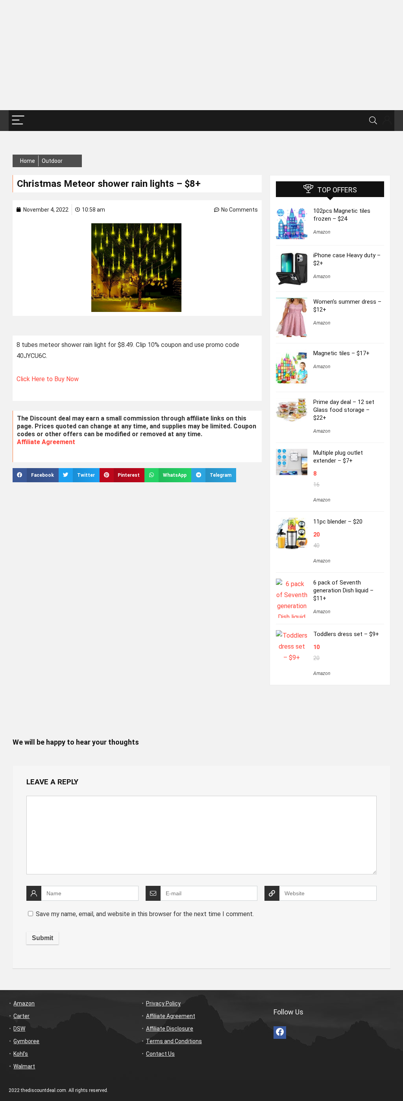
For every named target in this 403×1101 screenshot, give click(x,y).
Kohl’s (20, 1054)
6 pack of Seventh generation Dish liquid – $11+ (343, 590)
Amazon (321, 232)
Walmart (24, 1066)
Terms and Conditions (174, 1041)
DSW (19, 1028)
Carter (21, 1016)
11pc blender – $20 (337, 521)
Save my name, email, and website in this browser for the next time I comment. (145, 914)
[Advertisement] (201, 55)
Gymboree (26, 1041)
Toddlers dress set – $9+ (346, 634)
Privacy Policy (163, 1003)
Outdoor (52, 161)
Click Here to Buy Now (48, 379)
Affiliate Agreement (46, 442)
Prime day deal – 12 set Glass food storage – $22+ (343, 409)
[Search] (373, 120)
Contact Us (160, 1054)
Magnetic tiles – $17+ (341, 353)
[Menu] (18, 120)
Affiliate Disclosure (169, 1028)
